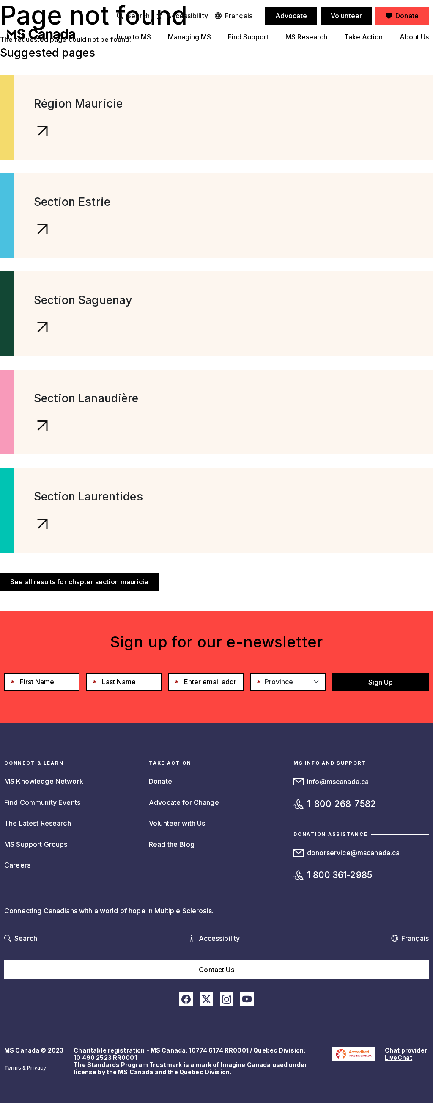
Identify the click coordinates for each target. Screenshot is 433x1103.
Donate (160, 781)
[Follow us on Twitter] (206, 999)
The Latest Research (37, 823)
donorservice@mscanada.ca (353, 853)
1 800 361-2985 (339, 875)
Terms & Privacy (25, 1067)
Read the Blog (172, 844)
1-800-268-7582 (341, 804)
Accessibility (187, 15)
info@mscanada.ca (338, 781)
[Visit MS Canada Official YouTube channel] (247, 999)
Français (238, 15)
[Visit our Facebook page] (186, 999)
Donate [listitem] (407, 15)
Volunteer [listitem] (346, 15)
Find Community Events (42, 802)
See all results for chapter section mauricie (79, 582)
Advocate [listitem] (291, 15)
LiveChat (398, 1057)
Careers (17, 865)
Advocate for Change (184, 802)
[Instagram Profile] (226, 999)
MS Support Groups (35, 844)
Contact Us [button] (216, 969)
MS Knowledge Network (43, 781)
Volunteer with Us (177, 823)
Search (138, 15)
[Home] (41, 34)
